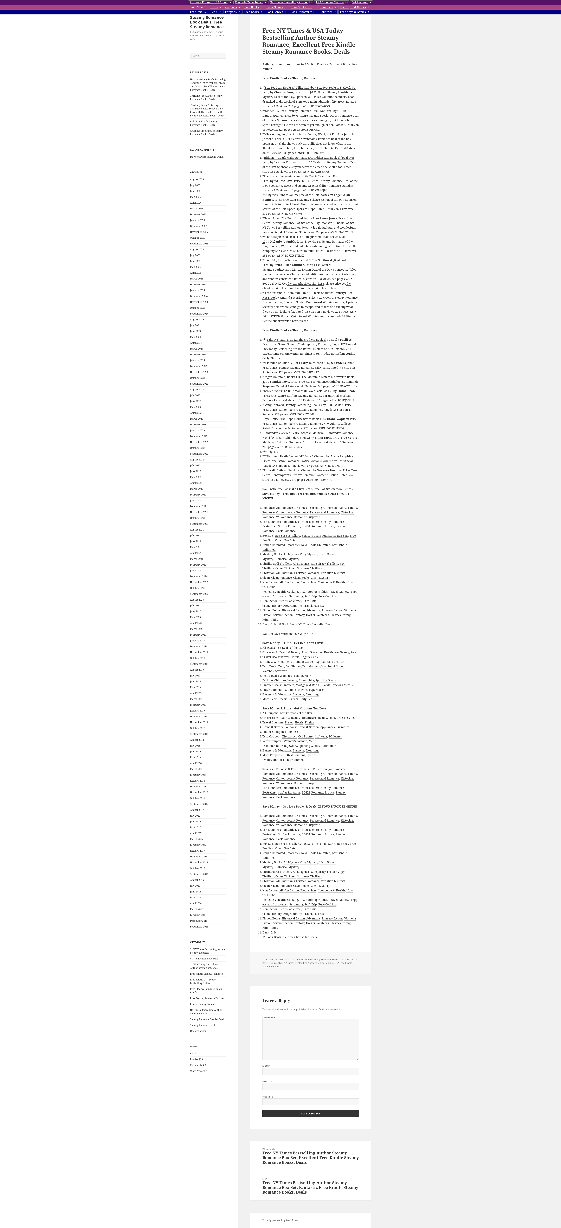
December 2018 (198, 716)
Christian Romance (307, 573)
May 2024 (195, 337)
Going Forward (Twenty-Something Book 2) (293, 405)
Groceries (316, 652)
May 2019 (195, 687)
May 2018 (195, 757)
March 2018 (196, 769)
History (277, 606)
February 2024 (198, 354)
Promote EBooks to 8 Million (209, 2)
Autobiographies (316, 592)
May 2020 (195, 617)
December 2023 (198, 366)
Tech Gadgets (311, 666)
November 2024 (199, 302)
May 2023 (195, 407)
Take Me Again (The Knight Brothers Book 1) (296, 340)
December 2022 (198, 436)
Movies (302, 690)
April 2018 (196, 763)
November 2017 (199, 792)
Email (267, 1081)
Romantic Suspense (307, 517)
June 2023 (195, 401)
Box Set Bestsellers (287, 536)
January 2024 (197, 360)
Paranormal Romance (324, 512)
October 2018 (197, 728)
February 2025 (198, 284)
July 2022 (195, 465)
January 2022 (197, 500)
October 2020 (197, 588)
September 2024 (199, 313)
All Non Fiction (289, 582)
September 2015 (199, 926)
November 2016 (199, 862)
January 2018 (197, 780)
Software (281, 671)
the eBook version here (282, 321)
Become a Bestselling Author (289, 2)
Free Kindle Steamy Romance (206, 973)
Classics (335, 615)
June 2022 (195, 471)
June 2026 (195, 191)
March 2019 (196, 699)
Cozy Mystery (309, 554)
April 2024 (196, 342)
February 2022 (198, 494)
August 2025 (197, 249)
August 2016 (197, 880)
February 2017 (198, 844)
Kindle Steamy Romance (203, 1004)
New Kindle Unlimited (315, 545)
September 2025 (199, 243)
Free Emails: (198, 12)
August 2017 (197, 809)
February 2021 (198, 564)
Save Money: (198, 7)
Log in (193, 1053)
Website (267, 1096)
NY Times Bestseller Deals (315, 624)
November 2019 (199, 652)
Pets (353, 652)
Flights (305, 657)
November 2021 (199, 512)
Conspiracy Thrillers (324, 564)
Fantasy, (299, 615)
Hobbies (278, 760)
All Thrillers (283, 564)
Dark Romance (286, 531)
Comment (268, 1017)
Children (280, 680)
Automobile (306, 680)
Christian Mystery (333, 573)
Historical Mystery (287, 559)
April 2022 (196, 483)
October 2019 (197, 658)
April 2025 (196, 272)
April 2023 (196, 412)
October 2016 (197, 868)
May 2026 (195, 196)
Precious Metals (342, 685)
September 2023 (199, 383)
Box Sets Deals (311, 536)
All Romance (284, 508)
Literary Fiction (332, 610)
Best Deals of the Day (290, 648)
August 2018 (197, 739)
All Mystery (291, 554)
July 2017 (195, 815)
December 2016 (198, 856)
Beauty (344, 652)
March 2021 (196, 558)
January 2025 (197, 290)
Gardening (296, 596)
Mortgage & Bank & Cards (313, 685)
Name (267, 1066)
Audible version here (314, 288)
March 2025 (196, 278)
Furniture (338, 662)
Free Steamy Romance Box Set (207, 998)
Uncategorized (198, 1031)
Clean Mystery (320, 578)
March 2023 (196, 418)
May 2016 (195, 897)
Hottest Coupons (294, 755)
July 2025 (195, 255)
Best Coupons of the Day (296, 713)
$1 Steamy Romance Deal (204, 958)
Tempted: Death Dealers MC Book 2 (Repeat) (296, 456)
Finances (288, 685)
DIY (301, 592)
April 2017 (196, 833)
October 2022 (197, 448)
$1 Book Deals (287, 624)
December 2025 (198, 226)
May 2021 (195, 547)
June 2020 (195, 611)
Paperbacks (316, 690)
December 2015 (198, 920)
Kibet (291, 959)
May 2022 (195, 477)
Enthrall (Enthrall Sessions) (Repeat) (288, 470)
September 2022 (199, 453)
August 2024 (197, 319)
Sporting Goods (326, 680)
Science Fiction (283, 615)
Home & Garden (304, 662)
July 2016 (195, 885)
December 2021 (198, 506)
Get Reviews (360, 2)
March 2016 (196, 909)
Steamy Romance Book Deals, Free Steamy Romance (207, 22)
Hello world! (217, 156)
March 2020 (196, 628)
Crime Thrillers (285, 568)
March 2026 (196, 208)
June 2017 (195, 821)
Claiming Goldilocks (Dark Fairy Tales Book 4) (295, 363)
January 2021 (197, 570)
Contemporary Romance (292, 512)
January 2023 (197, 430)
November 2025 (199, 232)
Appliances (323, 662)
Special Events (288, 699)
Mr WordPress (198, 156)
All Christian (284, 573)
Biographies (308, 582)
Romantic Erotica (322, 526)
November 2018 (199, 722)
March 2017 (196, 839)
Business (298, 694)
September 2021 (199, 523)
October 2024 (197, 307)
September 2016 (199, 874)
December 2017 (198, 786)
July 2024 (195, 325)
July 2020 (195, 605)
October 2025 (197, 237)
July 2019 (195, 675)
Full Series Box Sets (335, 536)
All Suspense (301, 564)
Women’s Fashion (291, 676)
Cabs (314, 657)
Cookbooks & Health (331, 582)
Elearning (312, 694)
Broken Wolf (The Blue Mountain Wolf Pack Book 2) (298, 391)
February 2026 (198, 214)
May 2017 (195, 827)
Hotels (295, 657)
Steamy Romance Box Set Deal (207, 1019)
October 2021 (197, 518)
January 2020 (197, 640)
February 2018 (198, 774)
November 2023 (199, 372)
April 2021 (196, 553)
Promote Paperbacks (249, 2)
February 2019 (198, 704)
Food (305, 652)
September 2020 (199, 593)
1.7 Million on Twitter (330, 2)
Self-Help (310, 596)
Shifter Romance (289, 526)
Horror (310, 615)
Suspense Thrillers (309, 568)
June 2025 (195, 261)
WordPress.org (198, 1071)
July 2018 (195, 745)
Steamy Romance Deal (202, 1025)
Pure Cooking (327, 596)
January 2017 (197, 850)
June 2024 (195, 331)
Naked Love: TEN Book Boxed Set (286, 218)
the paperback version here (305, 283)
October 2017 (197, 798)
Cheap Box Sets (285, 540)
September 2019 (199, 664)
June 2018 (195, 751)
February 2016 (198, 915)
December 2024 (198, 296)
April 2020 (196, 623)
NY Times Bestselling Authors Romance (320, 508)
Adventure (313, 610)
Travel (333, 592)
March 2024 (196, 348)
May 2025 (195, 267)
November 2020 (199, 582)
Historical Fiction (293, 610)
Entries (196, 1059)
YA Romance (284, 517)
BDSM (306, 526)
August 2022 (197, 459)
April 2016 (196, 903)
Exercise (318, 606)
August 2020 (197, 599)
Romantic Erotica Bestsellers (301, 522)
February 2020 (198, 634)
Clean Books (301, 578)
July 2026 (195, 185)
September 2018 (199, 734)
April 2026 (196, 202)
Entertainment (295, 760)
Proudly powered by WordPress (280, 1220)
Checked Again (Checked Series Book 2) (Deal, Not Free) (302, 134)
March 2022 (196, 488)
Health (281, 592)
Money (343, 592)
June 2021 (195, 541)
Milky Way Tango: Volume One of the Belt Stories (296, 195)
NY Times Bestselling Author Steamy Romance (309, 963)
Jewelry (292, 680)
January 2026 (197, 220)
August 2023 (197, 389)
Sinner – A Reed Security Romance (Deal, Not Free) (299, 111)
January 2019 (197, 710)
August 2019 (197, 669)
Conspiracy (294, 601)
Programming (292, 606)
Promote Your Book (287, 64)
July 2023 (195, 395)
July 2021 (195, 535)
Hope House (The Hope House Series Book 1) (292, 419)
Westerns (323, 615)
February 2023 (198, 424)
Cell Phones (293, 666)
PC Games (289, 690)
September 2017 (199, 804)
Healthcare (331, 652)
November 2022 (199, 442)
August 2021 (197, 529)
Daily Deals (307, 699)
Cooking (292, 592)
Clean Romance (281, 578)
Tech (281, 666)
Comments (198, 1065)
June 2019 (195, 681)
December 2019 (198, 646)
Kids (274, 620)
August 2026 (197, 179)
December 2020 (198, 576)
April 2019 (196, 693)
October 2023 (197, 377)
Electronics (289, 736)
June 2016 (195, 891)
